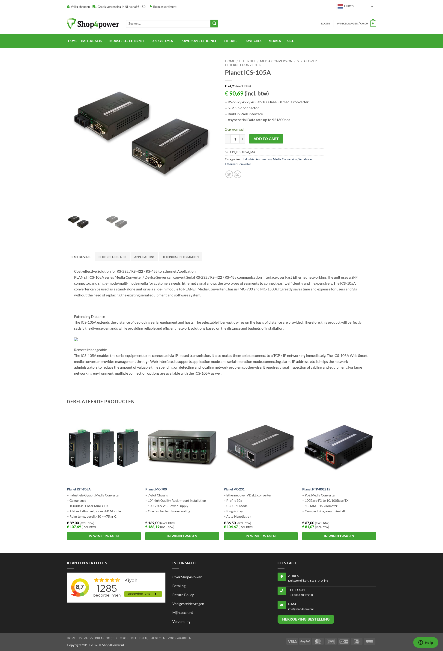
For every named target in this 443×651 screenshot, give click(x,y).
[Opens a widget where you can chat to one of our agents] (425, 643)
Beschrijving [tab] (80, 257)
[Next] (375, 480)
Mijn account (182, 612)
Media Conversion (276, 61)
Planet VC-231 (234, 489)
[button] (325, 23)
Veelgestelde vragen (188, 603)
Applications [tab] (144, 257)
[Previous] (67, 480)
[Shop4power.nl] (93, 23)
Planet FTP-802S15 (316, 489)
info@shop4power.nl (301, 609)
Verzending (181, 621)
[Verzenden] (214, 23)
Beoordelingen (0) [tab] (112, 257)
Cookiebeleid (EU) (134, 638)
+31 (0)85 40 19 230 (300, 595)
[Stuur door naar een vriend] (237, 174)
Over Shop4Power (187, 577)
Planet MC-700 (156, 489)
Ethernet (231, 41)
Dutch (348, 6)
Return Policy (183, 594)
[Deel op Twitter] (229, 174)
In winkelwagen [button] (104, 536)
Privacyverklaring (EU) (98, 638)
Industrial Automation (257, 159)
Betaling (179, 585)
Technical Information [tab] (181, 257)
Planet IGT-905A (79, 489)
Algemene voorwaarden (171, 638)
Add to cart (266, 139)
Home (72, 41)
